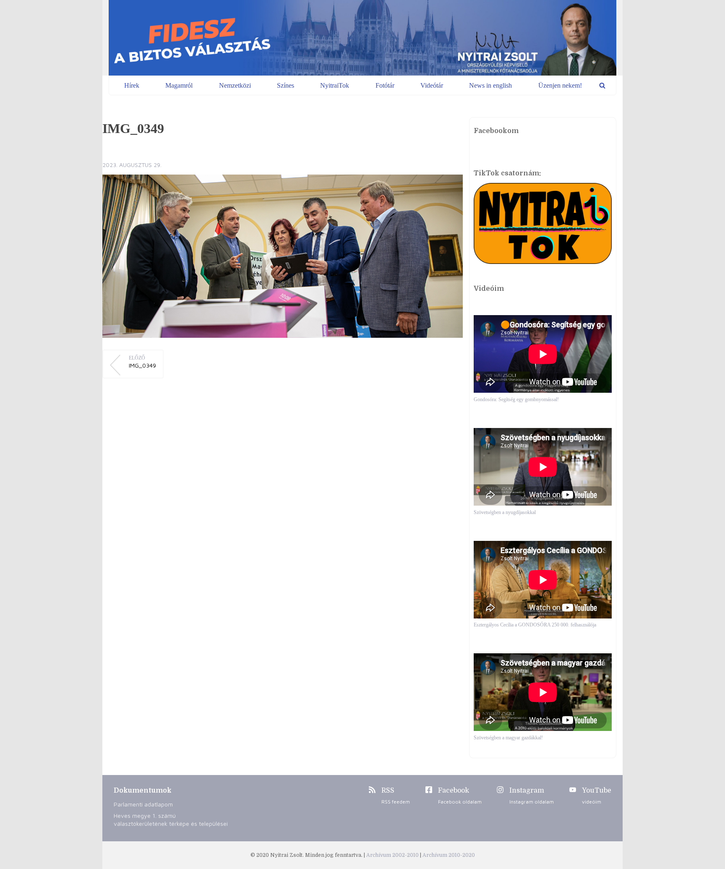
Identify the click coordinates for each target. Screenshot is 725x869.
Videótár (431, 85)
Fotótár (385, 85)
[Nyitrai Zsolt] (362, 38)
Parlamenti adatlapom (143, 804)
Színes (285, 85)
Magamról (179, 85)
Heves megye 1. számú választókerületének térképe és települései (171, 819)
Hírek (131, 85)
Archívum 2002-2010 (393, 855)
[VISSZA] (602, 85)
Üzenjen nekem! (560, 85)
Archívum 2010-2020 (448, 855)
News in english (490, 85)
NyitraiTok (334, 85)
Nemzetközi (235, 85)
